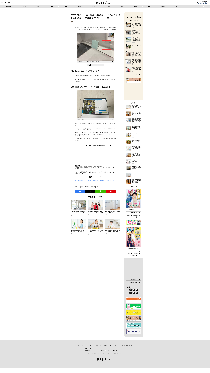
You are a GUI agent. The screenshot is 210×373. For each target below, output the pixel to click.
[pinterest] (137, 293)
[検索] (139, 82)
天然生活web (87, 350)
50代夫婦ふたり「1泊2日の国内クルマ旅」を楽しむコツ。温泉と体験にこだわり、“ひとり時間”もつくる (136, 39)
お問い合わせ (92, 345)
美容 (109, 6)
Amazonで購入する (133, 212)
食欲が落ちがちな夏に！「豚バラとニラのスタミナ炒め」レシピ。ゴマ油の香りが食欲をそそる (136, 141)
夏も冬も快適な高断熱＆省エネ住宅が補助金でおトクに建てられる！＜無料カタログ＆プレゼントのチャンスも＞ (78, 212)
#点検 (82, 186)
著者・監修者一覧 (133, 282)
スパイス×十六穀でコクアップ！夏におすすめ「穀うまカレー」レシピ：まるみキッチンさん (95, 231)
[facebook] (80, 191)
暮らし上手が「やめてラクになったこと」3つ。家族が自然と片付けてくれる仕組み (136, 113)
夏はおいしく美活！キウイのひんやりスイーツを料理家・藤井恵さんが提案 (112, 231)
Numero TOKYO (95, 350)
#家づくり (77, 186)
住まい (79, 6)
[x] (130, 293)
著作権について (111, 345)
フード (51, 6)
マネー (65, 6)
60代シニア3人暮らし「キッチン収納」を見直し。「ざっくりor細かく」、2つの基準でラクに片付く (136, 32)
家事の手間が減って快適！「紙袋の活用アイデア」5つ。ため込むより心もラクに (136, 128)
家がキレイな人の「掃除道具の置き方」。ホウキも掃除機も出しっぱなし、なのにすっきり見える (136, 181)
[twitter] (90, 191)
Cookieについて (118, 345)
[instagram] (130, 290)
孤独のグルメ (115, 350)
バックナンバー (132, 255)
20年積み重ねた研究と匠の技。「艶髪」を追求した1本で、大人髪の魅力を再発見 (95, 212)
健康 (122, 6)
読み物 (135, 6)
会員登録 (9, 2)
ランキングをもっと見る (134, 74)
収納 (38, 6)
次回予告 (128, 215)
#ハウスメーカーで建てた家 (90, 186)
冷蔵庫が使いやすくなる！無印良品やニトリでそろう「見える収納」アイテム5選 (136, 168)
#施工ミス (98, 186)
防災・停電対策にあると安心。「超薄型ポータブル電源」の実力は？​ (112, 212)
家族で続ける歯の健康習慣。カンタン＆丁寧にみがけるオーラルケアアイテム (78, 231)
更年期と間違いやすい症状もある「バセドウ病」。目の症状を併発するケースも (136, 160)
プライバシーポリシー (99, 345)
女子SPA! (102, 350)
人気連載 (163, 6)
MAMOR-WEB (122, 350)
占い (191, 6)
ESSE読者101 (8, 6)
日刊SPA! (108, 350)
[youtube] (133, 293)
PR (71, 215)
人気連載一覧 (133, 279)
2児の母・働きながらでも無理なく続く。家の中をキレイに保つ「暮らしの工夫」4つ (136, 155)
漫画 (149, 6)
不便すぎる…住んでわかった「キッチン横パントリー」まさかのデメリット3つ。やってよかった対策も (136, 54)
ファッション (94, 6)
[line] (100, 191)
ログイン (5, 2)
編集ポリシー (86, 345)
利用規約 (105, 345)
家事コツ (24, 6)
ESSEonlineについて (79, 345)
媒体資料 (123, 345)
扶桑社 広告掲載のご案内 (130, 345)
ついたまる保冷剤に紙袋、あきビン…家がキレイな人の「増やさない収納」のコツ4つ (136, 25)
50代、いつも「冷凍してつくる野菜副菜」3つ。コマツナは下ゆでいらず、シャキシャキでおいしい (136, 46)
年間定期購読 (135, 215)
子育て (177, 6)
